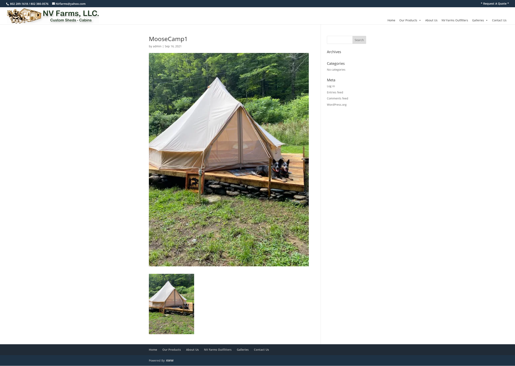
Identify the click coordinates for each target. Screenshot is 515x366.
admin (157, 46)
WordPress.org (337, 104)
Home (391, 20)
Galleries (478, 20)
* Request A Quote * (495, 3)
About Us (431, 20)
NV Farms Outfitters (455, 20)
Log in (331, 86)
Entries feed (335, 92)
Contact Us (499, 20)
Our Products (408, 20)
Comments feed (337, 98)
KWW (170, 360)
